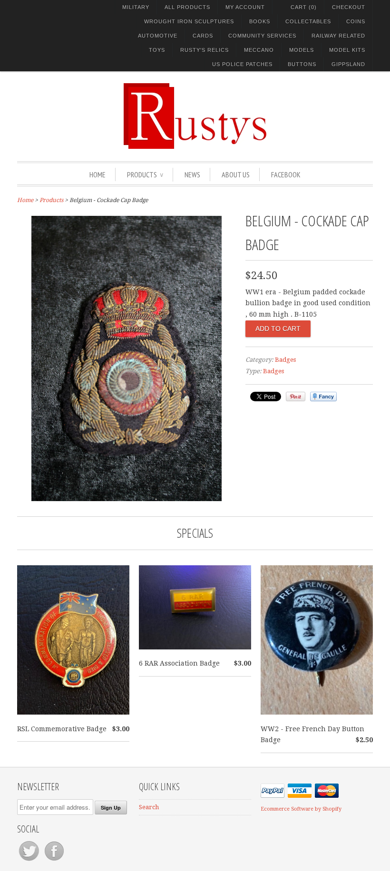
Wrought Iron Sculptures (189, 21)
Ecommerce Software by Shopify (301, 809)
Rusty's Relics (204, 50)
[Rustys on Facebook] (54, 860)
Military (135, 7)
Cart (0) (304, 7)
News (192, 174)
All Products (187, 7)
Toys (157, 50)
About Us (236, 174)
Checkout (348, 7)
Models (301, 50)
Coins (355, 21)
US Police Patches (242, 64)
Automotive (157, 36)
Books (259, 21)
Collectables (308, 21)
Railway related (338, 36)
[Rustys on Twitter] (29, 860)
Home (97, 174)
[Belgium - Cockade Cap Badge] (126, 499)
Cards (203, 36)
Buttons (302, 64)
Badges (285, 359)
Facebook (286, 174)
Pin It (295, 396)
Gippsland (348, 64)
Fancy (323, 396)
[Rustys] (195, 117)
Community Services (262, 36)
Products (145, 174)
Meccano (259, 50)
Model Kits (347, 50)
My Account (245, 7)
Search (149, 807)
